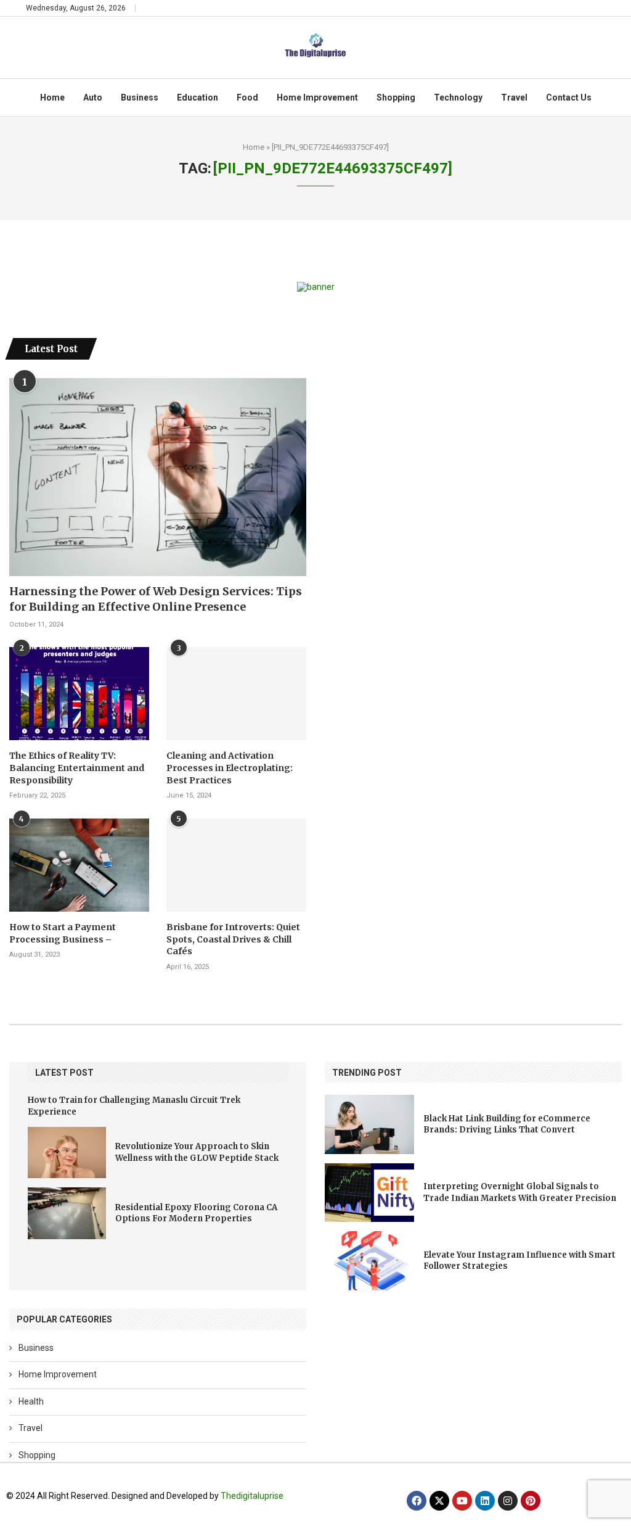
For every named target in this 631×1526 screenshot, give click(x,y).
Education (197, 97)
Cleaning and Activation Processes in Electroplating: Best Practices (229, 767)
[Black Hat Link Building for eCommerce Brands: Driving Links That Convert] (369, 1124)
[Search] (599, 8)
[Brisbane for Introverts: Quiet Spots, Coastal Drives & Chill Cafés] (236, 865)
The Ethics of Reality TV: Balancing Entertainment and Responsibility (76, 767)
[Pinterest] (530, 1501)
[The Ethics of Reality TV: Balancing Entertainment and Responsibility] (79, 693)
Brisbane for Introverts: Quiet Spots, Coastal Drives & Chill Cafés (233, 939)
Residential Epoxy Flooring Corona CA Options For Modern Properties (196, 1213)
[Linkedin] (485, 1501)
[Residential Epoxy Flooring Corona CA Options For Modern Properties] (67, 1213)
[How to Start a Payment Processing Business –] (79, 865)
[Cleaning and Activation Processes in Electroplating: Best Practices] (236, 693)
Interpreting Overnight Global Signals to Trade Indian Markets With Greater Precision (519, 1192)
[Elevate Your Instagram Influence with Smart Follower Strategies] (369, 1260)
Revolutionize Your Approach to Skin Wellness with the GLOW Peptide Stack (197, 1152)
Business (139, 97)
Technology (458, 97)
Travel (514, 97)
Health (31, 1401)
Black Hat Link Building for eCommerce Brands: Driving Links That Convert (506, 1124)
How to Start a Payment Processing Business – (62, 933)
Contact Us (569, 97)
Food (247, 97)
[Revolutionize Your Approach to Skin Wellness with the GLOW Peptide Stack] (67, 1153)
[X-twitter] (439, 1501)
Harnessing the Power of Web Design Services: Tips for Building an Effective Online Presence (155, 599)
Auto (92, 97)
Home (52, 97)
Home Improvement (317, 97)
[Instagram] (508, 1501)
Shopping (396, 97)
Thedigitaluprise (252, 1496)
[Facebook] (416, 1501)
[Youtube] (462, 1501)
